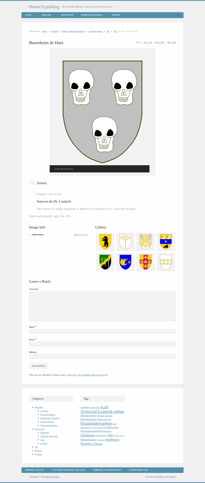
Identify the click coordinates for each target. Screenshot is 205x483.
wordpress (112, 439)
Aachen (84, 407)
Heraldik (46, 15)
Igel (114, 423)
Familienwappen (96, 31)
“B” (108, 31)
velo (42, 439)
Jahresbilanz (85, 427)
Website (32, 352)
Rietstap (103, 431)
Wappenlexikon (88, 439)
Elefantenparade (104, 415)
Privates (38, 450)
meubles (44, 410)
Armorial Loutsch (34, 470)
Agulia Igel (94, 407)
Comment (33, 289)
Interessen (39, 428)
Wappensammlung (49, 425)
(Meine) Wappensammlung (73, 31)
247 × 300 (159, 42)
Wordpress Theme (91, 443)
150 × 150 (147, 42)
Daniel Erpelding (44, 6)
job (36, 446)
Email (32, 340)
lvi (92, 427)
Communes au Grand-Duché (107, 470)
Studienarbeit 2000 (138, 470)
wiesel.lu (101, 440)
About (28, 15)
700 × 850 (171, 42)
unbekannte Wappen (50, 418)
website (43, 443)
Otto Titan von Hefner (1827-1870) (68, 470)
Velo (110, 435)
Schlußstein (87, 435)
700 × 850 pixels (81, 234)
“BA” (115, 31)
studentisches (100, 435)
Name (32, 327)
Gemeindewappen (96, 423)
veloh (116, 435)
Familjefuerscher (88, 419)
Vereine (116, 15)
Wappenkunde (47, 421)
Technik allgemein (49, 436)
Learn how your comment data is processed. (87, 374)
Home (44, 31)
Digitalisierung (88, 415)
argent (42, 193)
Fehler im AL (104, 419)
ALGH (104, 407)
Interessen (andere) (91, 15)
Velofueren (67, 15)
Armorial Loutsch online (102, 411)
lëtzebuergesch (100, 427)
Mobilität (44, 432)
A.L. (56, 216)
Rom (110, 431)
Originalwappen (47, 414)
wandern (121, 436)
